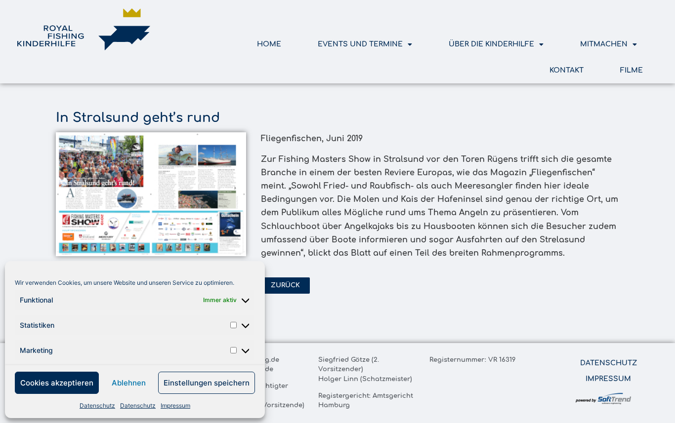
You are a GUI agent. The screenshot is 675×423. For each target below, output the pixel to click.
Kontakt (566, 70)
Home (269, 44)
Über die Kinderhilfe (491, 44)
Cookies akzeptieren (56, 382)
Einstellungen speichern (207, 382)
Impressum (175, 405)
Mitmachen (604, 44)
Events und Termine (360, 44)
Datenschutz (97, 405)
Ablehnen (129, 382)
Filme (631, 70)
